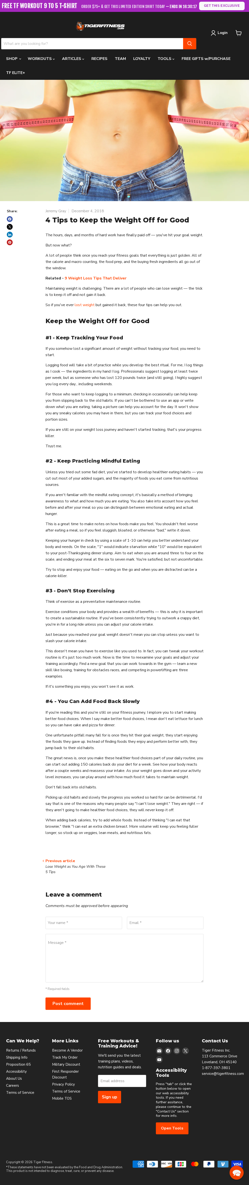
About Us (14, 1078)
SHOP (12, 58)
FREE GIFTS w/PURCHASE (206, 58)
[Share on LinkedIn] (10, 234)
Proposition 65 (18, 1064)
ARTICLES (72, 58)
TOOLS (165, 58)
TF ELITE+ (15, 72)
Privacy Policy (63, 1084)
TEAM (120, 58)
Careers (12, 1085)
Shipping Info (16, 1057)
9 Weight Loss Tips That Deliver (95, 278)
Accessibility (16, 1071)
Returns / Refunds (21, 1050)
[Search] (189, 43)
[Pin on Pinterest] (10, 242)
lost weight (85, 305)
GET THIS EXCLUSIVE (222, 6)
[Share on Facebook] (10, 219)
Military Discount (66, 1064)
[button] (237, 1173)
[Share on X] (10, 227)
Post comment (68, 1003)
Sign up (109, 1097)
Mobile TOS (62, 1098)
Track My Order (65, 1057)
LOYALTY (141, 58)
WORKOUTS (40, 58)
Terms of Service (20, 1092)
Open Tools (172, 1128)
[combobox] (92, 43)
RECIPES (99, 58)
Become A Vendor (67, 1050)
